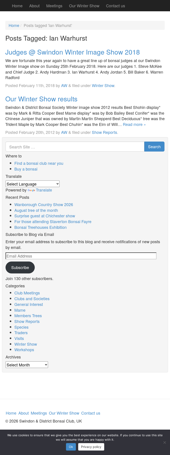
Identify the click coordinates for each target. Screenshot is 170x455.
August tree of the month (36, 210)
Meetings (54, 5)
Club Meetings (27, 293)
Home (17, 5)
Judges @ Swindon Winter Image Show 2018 (72, 52)
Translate (44, 190)
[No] (164, 442)
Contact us (115, 5)
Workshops (24, 349)
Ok (71, 447)
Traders (21, 332)
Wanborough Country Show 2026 (43, 204)
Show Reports (104, 132)
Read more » (134, 124)
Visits (19, 338)
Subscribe (20, 267)
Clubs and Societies (32, 298)
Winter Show (103, 85)
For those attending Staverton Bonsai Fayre (52, 221)
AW (64, 85)
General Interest (28, 304)
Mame (19, 310)
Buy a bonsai (25, 169)
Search (154, 146)
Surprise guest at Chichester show (44, 215)
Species (21, 327)
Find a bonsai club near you (38, 163)
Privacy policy (91, 447)
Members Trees (28, 315)
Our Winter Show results (41, 98)
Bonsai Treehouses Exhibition (40, 227)
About (34, 5)
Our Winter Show (84, 5)
